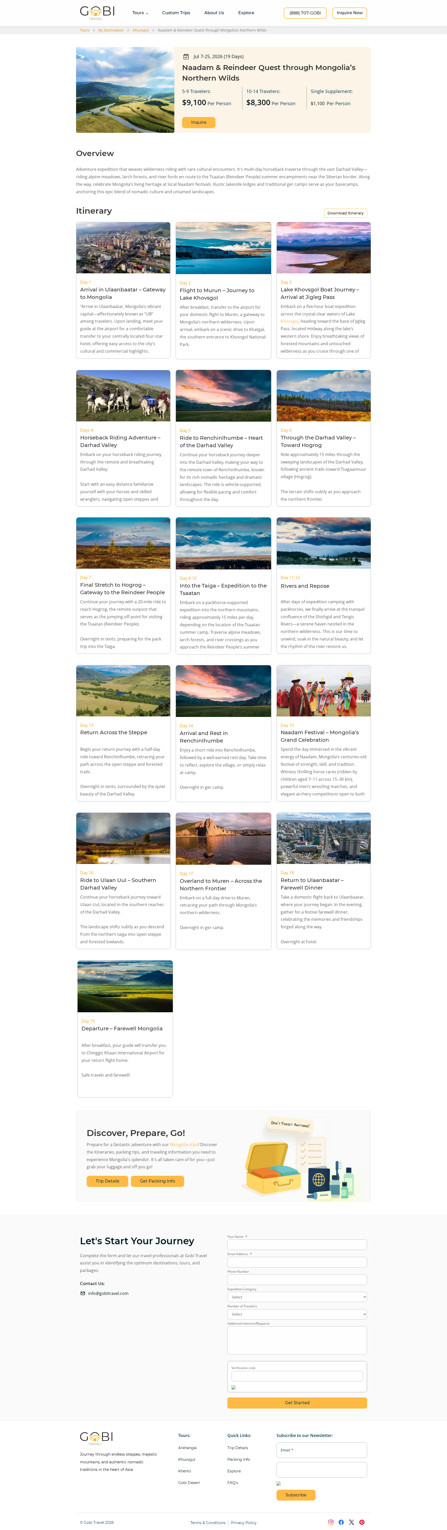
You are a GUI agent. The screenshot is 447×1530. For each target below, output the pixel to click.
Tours (85, 30)
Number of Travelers (242, 1306)
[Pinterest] (362, 1522)
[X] (351, 1522)
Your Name (237, 1236)
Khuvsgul (141, 30)
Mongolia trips (184, 1144)
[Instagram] (331, 1522)
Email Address (239, 1254)
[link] (297, 1119)
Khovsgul (290, 321)
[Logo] (97, 13)
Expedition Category (241, 1289)
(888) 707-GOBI (305, 13)
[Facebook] (341, 1522)
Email (287, 1450)
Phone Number (238, 1271)
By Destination (111, 30)
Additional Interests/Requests (248, 1323)
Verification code (244, 1368)
